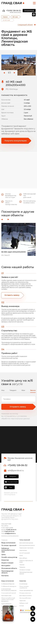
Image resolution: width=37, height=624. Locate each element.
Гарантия (22, 600)
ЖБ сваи (15, 17)
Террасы (22, 567)
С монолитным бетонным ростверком (8, 589)
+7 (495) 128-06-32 (11, 529)
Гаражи (21, 564)
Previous (4, 72)
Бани (21, 555)
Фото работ (5, 565)
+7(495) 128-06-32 (13, 11)
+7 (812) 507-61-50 (9, 531)
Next (14, 72)
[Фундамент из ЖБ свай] (18, 65)
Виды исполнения (8, 543)
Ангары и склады (24, 570)
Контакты (5, 575)
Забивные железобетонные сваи (8, 550)
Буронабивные (6, 603)
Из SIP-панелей (24, 553)
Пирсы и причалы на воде (26, 561)
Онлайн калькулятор (9, 557)
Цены (3, 554)
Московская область (9, 568)
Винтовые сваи (6, 595)
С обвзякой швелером (8, 586)
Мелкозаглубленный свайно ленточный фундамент (8, 599)
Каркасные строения (26, 548)
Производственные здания (25, 573)
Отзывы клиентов (25, 593)
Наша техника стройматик (24, 587)
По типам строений (8, 545)
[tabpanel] (18, 65)
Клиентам (5, 560)
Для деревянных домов (27, 545)
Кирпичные (23, 550)
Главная (5, 17)
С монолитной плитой (8, 593)
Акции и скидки (7, 563)
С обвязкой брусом (7, 584)
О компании (23, 584)
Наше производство (26, 590)
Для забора (23, 558)
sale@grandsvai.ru (16, 470)
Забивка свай (23, 603)
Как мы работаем (25, 598)
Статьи (21, 605)
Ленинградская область (7, 572)
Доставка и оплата (25, 595)
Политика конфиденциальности (9, 535)
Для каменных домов (26, 543)
